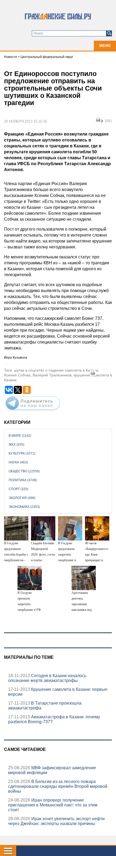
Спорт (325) (18, 489)
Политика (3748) (23, 480)
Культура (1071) (22, 453)
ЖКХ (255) (16, 444)
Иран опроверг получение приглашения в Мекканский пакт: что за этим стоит (52, 805)
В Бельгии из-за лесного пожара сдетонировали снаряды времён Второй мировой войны (57, 786)
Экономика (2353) (24, 507)
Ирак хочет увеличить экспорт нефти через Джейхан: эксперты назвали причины (56, 821)
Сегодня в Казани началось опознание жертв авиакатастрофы (47, 678)
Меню (105, 46)
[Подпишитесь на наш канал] (32, 411)
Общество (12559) (24, 471)
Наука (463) (18, 462)
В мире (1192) (20, 436)
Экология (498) (22, 498)
